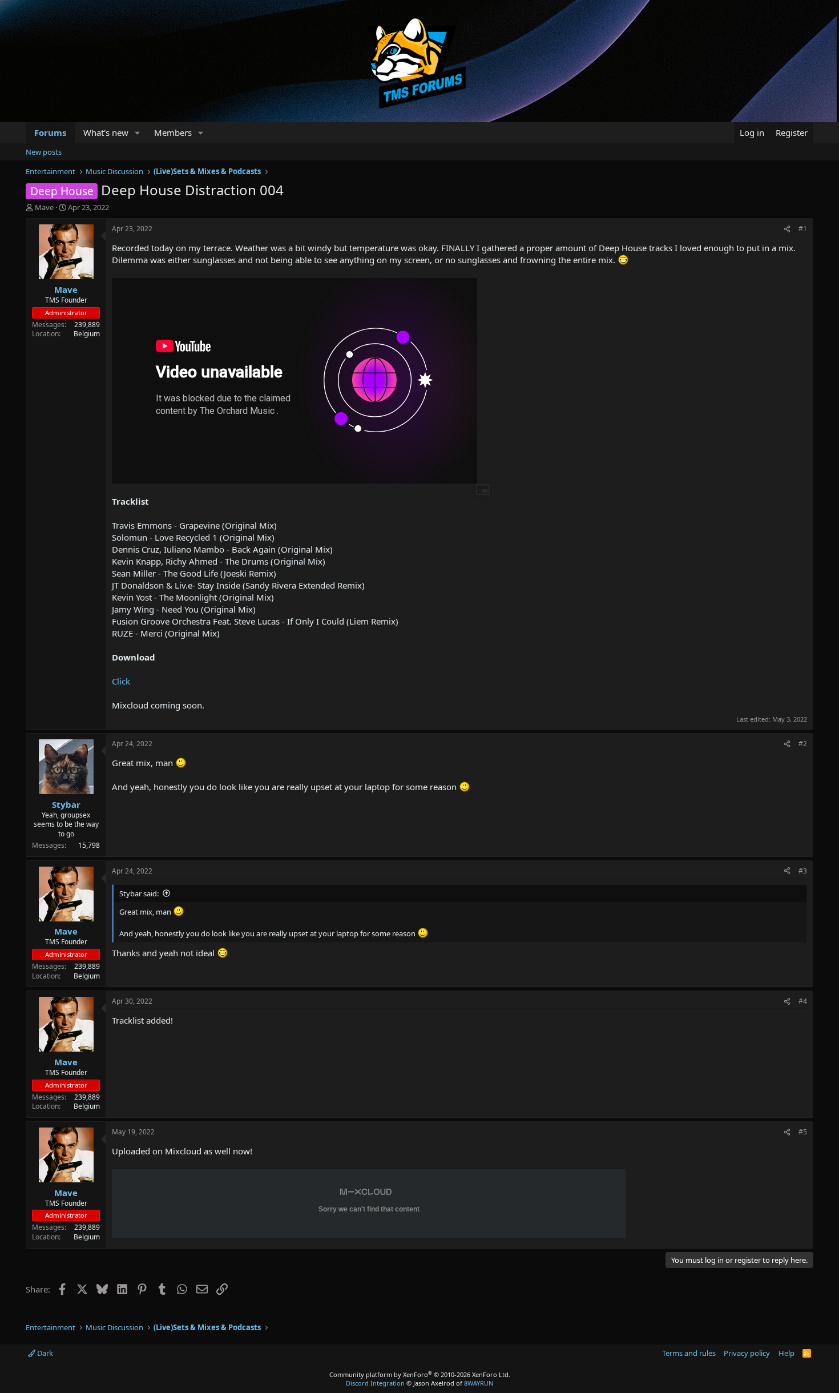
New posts (44, 152)
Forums (50, 132)
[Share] (787, 229)
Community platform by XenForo (419, 1374)
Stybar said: (139, 893)
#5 (802, 1132)
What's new (105, 132)
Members (173, 132)
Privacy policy (747, 1353)
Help (786, 1353)
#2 (802, 743)
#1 (802, 228)
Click (121, 681)
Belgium (87, 334)
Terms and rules (689, 1353)
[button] (138, 132)
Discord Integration (375, 1383)
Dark (44, 1353)
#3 (802, 871)
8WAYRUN (478, 1383)
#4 (802, 1001)
